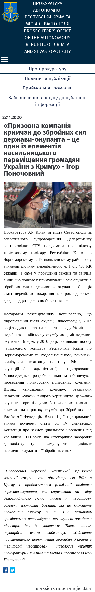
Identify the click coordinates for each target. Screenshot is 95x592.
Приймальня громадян (48, 88)
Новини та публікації (47, 78)
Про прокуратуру (47, 69)
